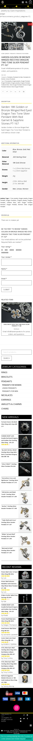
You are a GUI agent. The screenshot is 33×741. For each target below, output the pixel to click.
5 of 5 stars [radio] (5, 252)
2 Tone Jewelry (8, 81)
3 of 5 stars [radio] (12, 250)
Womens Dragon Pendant (8, 204)
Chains (5, 408)
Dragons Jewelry (15, 83)
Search (6, 358)
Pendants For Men (18, 77)
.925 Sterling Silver (19, 157)
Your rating (6, 247)
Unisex (19, 189)
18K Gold (16, 163)
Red (28, 149)
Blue (14, 149)
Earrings (6, 399)
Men (14, 189)
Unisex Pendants (10, 79)
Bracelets (6, 376)
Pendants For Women (22, 53)
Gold (24, 149)
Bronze (19, 149)
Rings (4, 372)
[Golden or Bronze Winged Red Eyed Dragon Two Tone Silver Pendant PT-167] (16, 32)
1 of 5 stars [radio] (2, 250)
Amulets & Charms (11, 404)
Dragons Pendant (25, 83)
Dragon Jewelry (16, 81)
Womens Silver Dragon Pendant (14, 87)
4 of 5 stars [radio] (19, 250)
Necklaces (6, 395)
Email (4, 279)
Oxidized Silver (5, 85)
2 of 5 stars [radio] (7, 250)
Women (25, 189)
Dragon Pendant (25, 81)
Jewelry (7, 53)
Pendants (13, 53)
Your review (6, 257)
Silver (15, 152)
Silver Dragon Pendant (16, 85)
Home (2, 53)
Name (4, 269)
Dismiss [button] (29, 739)
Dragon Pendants (6, 83)
